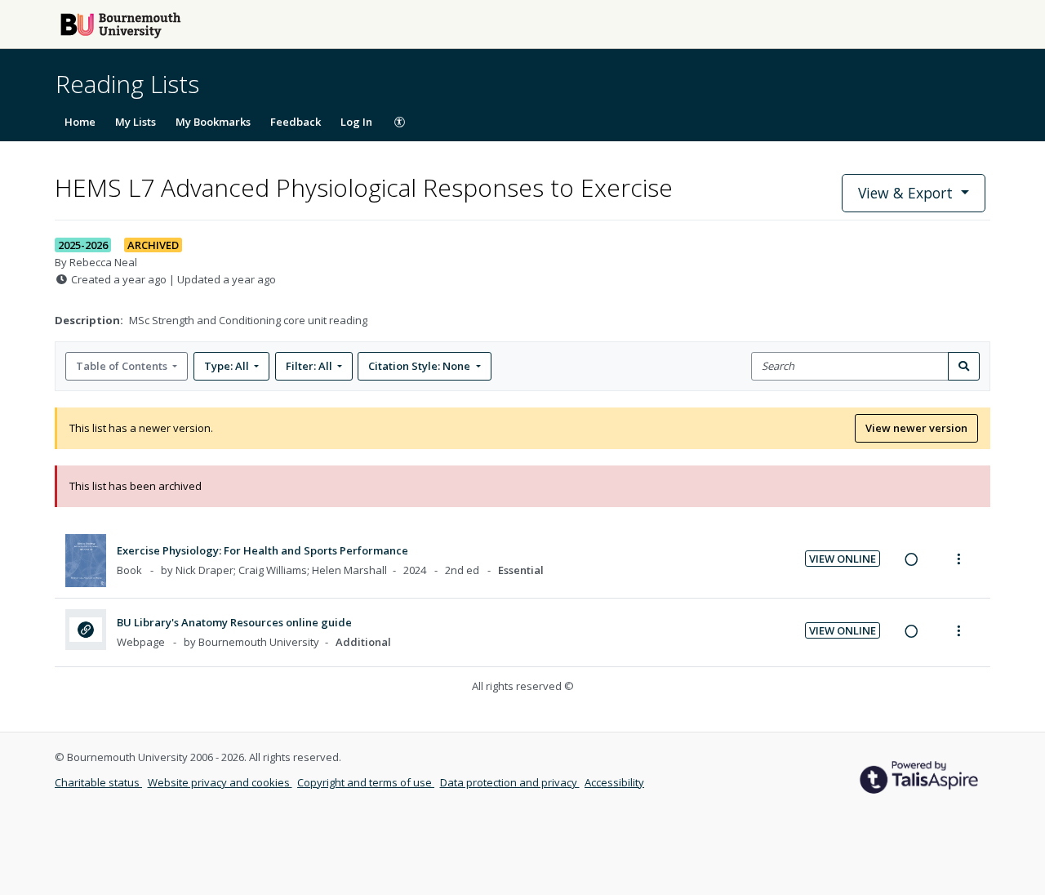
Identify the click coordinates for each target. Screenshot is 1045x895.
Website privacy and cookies (220, 782)
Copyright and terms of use (365, 782)
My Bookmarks (213, 121)
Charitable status (98, 782)
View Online (842, 558)
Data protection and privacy (510, 782)
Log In (356, 121)
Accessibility (614, 782)
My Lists (135, 121)
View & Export (905, 193)
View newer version (916, 428)
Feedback (295, 121)
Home (80, 121)
